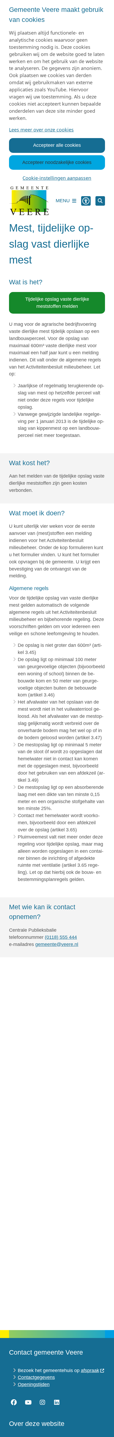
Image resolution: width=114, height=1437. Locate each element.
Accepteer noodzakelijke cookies (56, 162)
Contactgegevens (36, 1377)
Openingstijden (34, 1384)
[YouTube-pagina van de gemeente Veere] (28, 1402)
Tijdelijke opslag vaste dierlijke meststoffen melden (57, 302)
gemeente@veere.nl (56, 944)
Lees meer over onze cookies (41, 129)
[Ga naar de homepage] (29, 200)
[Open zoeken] (100, 201)
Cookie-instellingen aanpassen (57, 178)
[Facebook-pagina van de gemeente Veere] (14, 1402)
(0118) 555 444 (61, 937)
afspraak (90, 1370)
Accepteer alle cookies (57, 145)
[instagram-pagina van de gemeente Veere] (42, 1402)
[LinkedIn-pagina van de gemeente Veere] (57, 1402)
